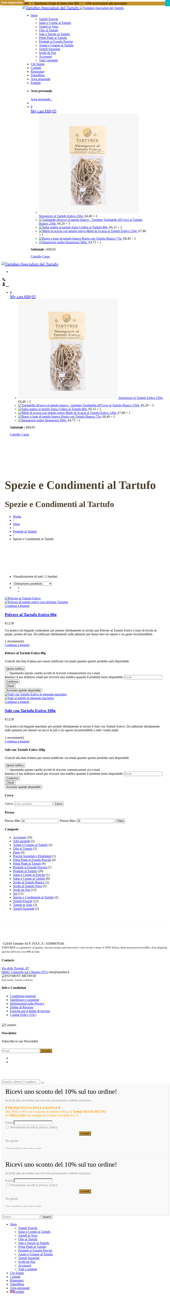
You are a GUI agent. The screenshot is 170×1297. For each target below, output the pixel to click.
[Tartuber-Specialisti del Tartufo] (51, 7)
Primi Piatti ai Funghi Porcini (32, 860)
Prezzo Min (12, 820)
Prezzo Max (68, 820)
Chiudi (10, 686)
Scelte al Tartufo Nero (27, 886)
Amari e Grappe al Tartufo (30, 845)
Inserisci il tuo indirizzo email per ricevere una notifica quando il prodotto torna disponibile (64, 677)
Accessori (19, 837)
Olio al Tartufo (22, 848)
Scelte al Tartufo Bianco (29, 882)
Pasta (16, 852)
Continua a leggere (17, 606)
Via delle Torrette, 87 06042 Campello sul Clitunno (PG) (25, 970)
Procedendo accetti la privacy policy (34, 1127)
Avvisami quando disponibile (23, 690)
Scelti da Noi (21, 890)
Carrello (36, 256)
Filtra (120, 820)
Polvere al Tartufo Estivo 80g (31, 614)
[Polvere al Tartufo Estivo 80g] (23, 598)
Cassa (46, 256)
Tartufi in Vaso (22, 905)
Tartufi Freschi (22, 901)
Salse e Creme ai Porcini (29, 875)
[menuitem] (36, 83)
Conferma (12, 681)
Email (9, 1122)
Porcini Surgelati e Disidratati (32, 856)
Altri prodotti (21, 841)
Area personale (42, 99)
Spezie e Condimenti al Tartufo (33, 897)
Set (15, 893)
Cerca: (9, 803)
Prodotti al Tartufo (25, 871)
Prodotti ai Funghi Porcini (30, 867)
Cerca (58, 803)
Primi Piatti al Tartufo (27, 863)
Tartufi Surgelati (23, 908)
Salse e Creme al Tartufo (29, 878)
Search (46, 1217)
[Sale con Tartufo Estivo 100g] (36, 694)
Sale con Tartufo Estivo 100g (30, 710)
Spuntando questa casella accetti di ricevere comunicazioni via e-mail (55, 673)
